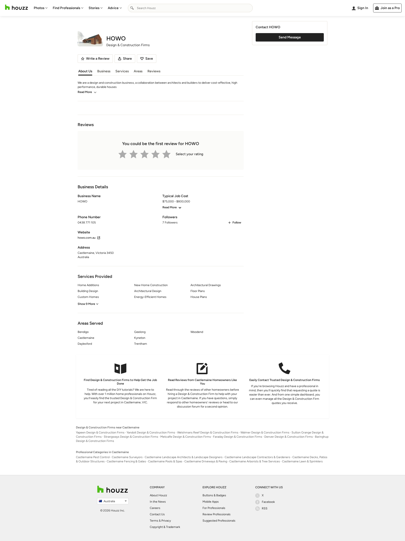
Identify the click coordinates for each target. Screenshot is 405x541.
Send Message (290, 37)
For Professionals (213, 508)
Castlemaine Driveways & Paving (205, 461)
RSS (264, 508)
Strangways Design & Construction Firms (131, 437)
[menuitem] (40, 8)
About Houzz (158, 495)
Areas (138, 71)
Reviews (153, 71)
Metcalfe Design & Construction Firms (185, 437)
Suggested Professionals (218, 520)
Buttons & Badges (214, 495)
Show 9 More (86, 304)
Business (103, 71)
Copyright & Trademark (165, 527)
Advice (113, 8)
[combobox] (190, 8)
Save (149, 59)
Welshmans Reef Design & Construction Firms (207, 432)
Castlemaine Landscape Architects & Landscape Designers (184, 457)
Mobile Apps (210, 501)
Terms (154, 520)
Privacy (166, 520)
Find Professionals (66, 8)
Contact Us (157, 514)
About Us (85, 71)
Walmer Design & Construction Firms (264, 432)
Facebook (268, 502)
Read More (85, 92)
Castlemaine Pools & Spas (165, 461)
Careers (155, 508)
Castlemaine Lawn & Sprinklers (302, 461)
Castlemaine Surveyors (127, 457)
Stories (94, 8)
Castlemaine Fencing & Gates (126, 461)
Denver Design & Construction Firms (288, 437)
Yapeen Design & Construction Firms (100, 432)
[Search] (132, 8)
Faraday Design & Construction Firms (237, 437)
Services (122, 71)
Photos (39, 8)
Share (127, 59)
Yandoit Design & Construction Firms (151, 432)
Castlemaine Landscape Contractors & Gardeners (257, 457)
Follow (236, 222)
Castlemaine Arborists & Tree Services (254, 461)
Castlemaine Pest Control (93, 457)
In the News (158, 501)
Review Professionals (216, 514)
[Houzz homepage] (16, 7)
